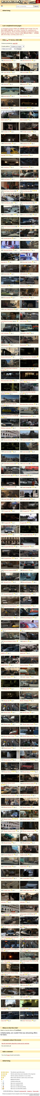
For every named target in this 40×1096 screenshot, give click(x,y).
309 (9, 523)
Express (15, 606)
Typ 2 (2, 915)
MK (35, 357)
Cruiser (10, 878)
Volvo (24, 985)
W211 (21, 382)
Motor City (16, 28)
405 (25, 523)
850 (5, 1009)
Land (6, 878)
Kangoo (29, 594)
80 (26, 72)
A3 (7, 84)
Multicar (3, 428)
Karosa (3, 286)
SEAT (5, 677)
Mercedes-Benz (27, 357)
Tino (13, 440)
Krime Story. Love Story (10, 34)
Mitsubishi (26, 416)
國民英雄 (10, 30)
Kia (5, 297)
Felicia (9, 760)
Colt (30, 416)
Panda (8, 179)
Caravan (12, 463)
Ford (24, 179)
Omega (27, 487)
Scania (22, 665)
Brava (26, 155)
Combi (31, 724)
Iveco (5, 274)
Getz (29, 250)
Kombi (30, 203)
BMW (21, 108)
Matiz (9, 143)
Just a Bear (16, 30)
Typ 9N (36, 961)
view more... (20, 34)
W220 (2, 394)
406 (28, 534)
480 (27, 997)
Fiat (2, 155)
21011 (11, 309)
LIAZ (2, 333)
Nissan (22, 428)
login (8, 1055)
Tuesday (22, 30)
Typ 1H (33, 914)
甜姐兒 (6, 30)
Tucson (30, 262)
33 (10, 60)
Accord (28, 226)
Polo (31, 961)
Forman (28, 795)
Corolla (25, 855)
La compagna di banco (7, 28)
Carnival (8, 297)
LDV (21, 321)
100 (7, 72)
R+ (12, 855)
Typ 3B (4, 963)
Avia (21, 96)
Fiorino (27, 167)
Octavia (28, 807)
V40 (5, 1020)
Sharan (13, 972)
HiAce (25, 866)
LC (25, 286)
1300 (8, 309)
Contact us (29, 1091)
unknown (25, 96)
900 (24, 653)
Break (31, 534)
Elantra (10, 250)
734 (7, 286)
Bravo (7, 167)
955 (15, 570)
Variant (15, 937)
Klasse (15, 368)
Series (26, 665)
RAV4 (27, 878)
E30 (25, 108)
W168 (2, 370)
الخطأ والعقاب (30, 30)
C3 (8, 132)
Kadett (24, 475)
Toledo (8, 677)
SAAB (24, 641)
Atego (30, 369)
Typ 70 (22, 974)
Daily (8, 274)
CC (8, 665)
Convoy (24, 321)
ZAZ (24, 1020)
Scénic (14, 641)
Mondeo (27, 191)
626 (25, 345)
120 (8, 700)
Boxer (9, 558)
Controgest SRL (23, 1091)
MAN (24, 333)
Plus (33, 925)
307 (28, 511)
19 (27, 570)
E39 (6, 120)
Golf (28, 914)
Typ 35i (24, 951)
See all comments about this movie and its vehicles (15, 1043)
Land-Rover (4, 321)
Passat (32, 937)
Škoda (5, 689)
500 (4, 155)
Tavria (29, 1020)
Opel (24, 440)
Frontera (8, 475)
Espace (29, 582)
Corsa (27, 463)
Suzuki (5, 855)
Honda (24, 226)
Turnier (31, 179)
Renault (25, 570)
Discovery (9, 321)
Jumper (29, 132)
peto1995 (15, 43)
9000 (5, 665)
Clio (9, 582)
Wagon (10, 855)
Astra (26, 440)
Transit (8, 214)
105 (8, 689)
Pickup (9, 843)
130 (25, 700)
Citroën (6, 132)
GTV (30, 60)
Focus (27, 179)
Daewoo (6, 143)
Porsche (6, 570)
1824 (32, 357)
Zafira (27, 499)
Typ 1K (16, 925)
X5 (23, 120)
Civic (28, 238)
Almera (26, 428)
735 (27, 286)
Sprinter (33, 392)
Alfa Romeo (7, 60)
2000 (28, 333)
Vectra (8, 499)
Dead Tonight (28, 28)
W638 (16, 415)
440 (5, 997)
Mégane (10, 617)
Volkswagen (7, 913)
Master (29, 606)
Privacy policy (36, 1091)
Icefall (21, 33)
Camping (13, 913)
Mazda (6, 345)
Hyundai (6, 250)
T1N (21, 394)
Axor (11, 380)
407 (28, 546)
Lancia (24, 309)
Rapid (27, 700)
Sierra (27, 203)
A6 (7, 96)
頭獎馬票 (22, 28)
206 (9, 511)
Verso (31, 890)
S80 (24, 1009)
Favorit (9, 748)
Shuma (27, 297)
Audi (5, 72)
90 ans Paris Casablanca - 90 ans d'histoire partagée (18, 30)
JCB (21, 274)
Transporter (33, 972)
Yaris (8, 890)
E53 (26, 120)
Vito (13, 415)
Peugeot (6, 511)
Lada (5, 309)
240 (27, 985)
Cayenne (11, 570)
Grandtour (15, 629)
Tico (28, 143)
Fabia (8, 712)
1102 (26, 1020)
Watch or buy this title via (7, 1030)
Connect (13, 226)
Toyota (21, 855)
